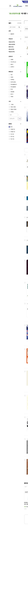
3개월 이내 (13, 129)
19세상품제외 (13, 86)
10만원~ (12, 111)
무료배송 (12, 79)
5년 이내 (12, 139)
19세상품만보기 (14, 84)
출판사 (12, 64)
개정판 (12, 96)
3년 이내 (12, 136)
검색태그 (12, 66)
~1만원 (12, 104)
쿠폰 (11, 74)
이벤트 (12, 77)
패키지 (12, 94)
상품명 (12, 59)
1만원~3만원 (13, 107)
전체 (11, 126)
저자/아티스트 (13, 62)
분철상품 (12, 91)
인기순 (26, 28)
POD (12, 89)
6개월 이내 (13, 131)
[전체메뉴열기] (10, 5)
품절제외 (12, 34)
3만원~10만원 (13, 109)
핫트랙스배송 (13, 82)
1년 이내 (12, 134)
